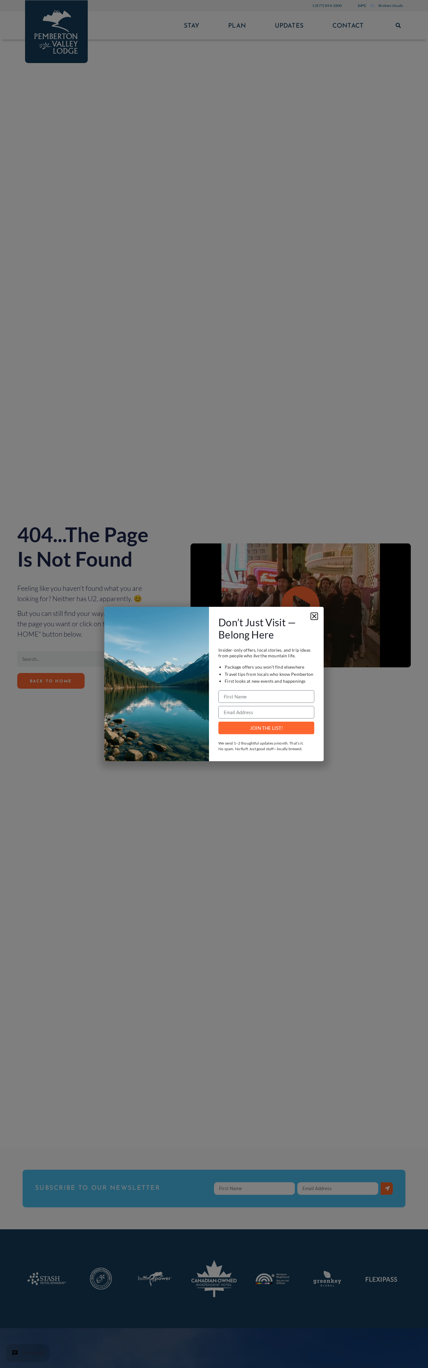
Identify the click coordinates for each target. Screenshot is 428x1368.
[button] (314, 616)
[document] (214, 684)
